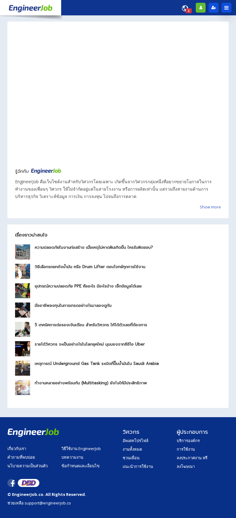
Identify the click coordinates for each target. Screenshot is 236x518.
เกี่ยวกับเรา (16, 448)
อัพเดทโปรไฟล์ (135, 440)
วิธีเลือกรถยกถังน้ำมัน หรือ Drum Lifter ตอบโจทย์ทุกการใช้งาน (90, 267)
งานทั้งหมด (132, 449)
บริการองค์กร (188, 440)
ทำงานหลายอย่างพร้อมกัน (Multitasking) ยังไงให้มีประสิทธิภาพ (91, 383)
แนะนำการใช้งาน (138, 466)
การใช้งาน (186, 449)
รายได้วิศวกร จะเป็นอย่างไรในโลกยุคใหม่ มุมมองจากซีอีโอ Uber (90, 344)
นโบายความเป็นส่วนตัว (27, 466)
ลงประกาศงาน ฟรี (192, 458)
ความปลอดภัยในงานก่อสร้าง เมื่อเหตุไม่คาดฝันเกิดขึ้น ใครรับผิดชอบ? (94, 247)
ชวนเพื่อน (131, 458)
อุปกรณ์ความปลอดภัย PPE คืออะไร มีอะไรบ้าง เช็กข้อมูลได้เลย (88, 286)
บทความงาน (72, 457)
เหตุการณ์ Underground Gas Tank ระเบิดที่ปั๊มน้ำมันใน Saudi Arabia (97, 363)
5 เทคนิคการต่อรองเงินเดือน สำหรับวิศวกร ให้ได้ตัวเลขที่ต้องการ (91, 325)
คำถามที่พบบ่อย (21, 457)
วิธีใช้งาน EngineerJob (81, 448)
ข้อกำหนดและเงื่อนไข (80, 466)
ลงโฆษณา (186, 466)
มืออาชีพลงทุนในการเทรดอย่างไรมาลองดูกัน (73, 305)
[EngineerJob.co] (30, 7)
